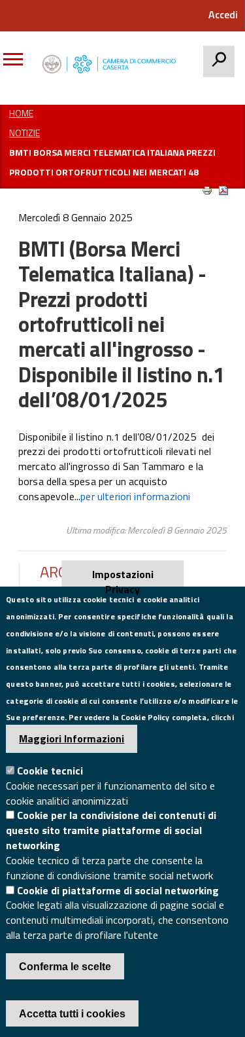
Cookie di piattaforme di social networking (118, 890)
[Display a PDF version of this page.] (223, 190)
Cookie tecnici (50, 770)
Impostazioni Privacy (123, 576)
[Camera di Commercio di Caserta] (112, 64)
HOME (21, 113)
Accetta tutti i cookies (72, 1013)
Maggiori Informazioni (71, 738)
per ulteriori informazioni (135, 496)
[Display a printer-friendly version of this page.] (207, 190)
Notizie (24, 132)
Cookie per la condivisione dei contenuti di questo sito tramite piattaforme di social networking (111, 830)
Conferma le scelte (65, 966)
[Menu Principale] (18, 64)
